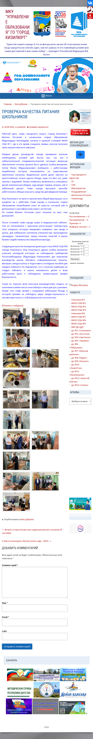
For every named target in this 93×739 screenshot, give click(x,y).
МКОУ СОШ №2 (78, 303)
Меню (49, 95)
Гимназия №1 (78, 299)
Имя (5, 602)
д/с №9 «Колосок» (80, 361)
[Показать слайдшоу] (12, 305)
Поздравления (78, 191)
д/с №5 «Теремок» (80, 340)
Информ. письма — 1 (79, 226)
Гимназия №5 (78, 313)
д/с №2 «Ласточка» (80, 333)
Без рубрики (27, 519)
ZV (72, 181)
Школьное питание (81, 195)
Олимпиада (77, 198)
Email (5, 617)
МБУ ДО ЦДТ (77, 327)
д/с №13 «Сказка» (79, 385)
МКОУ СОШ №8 (78, 320)
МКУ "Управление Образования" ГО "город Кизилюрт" (17, 24)
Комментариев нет (39, 126)
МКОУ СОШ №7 (78, 316)
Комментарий (10, 565)
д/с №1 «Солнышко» (81, 330)
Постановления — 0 (79, 216)
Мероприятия (78, 188)
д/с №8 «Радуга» (79, 357)
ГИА (73, 184)
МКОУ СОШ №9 (78, 323)
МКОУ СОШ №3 (78, 306)
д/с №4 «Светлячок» (81, 337)
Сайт (4, 631)
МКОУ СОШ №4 (78, 309)
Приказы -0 (75, 223)
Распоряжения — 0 (78, 219)
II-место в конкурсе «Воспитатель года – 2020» (25, 540)
